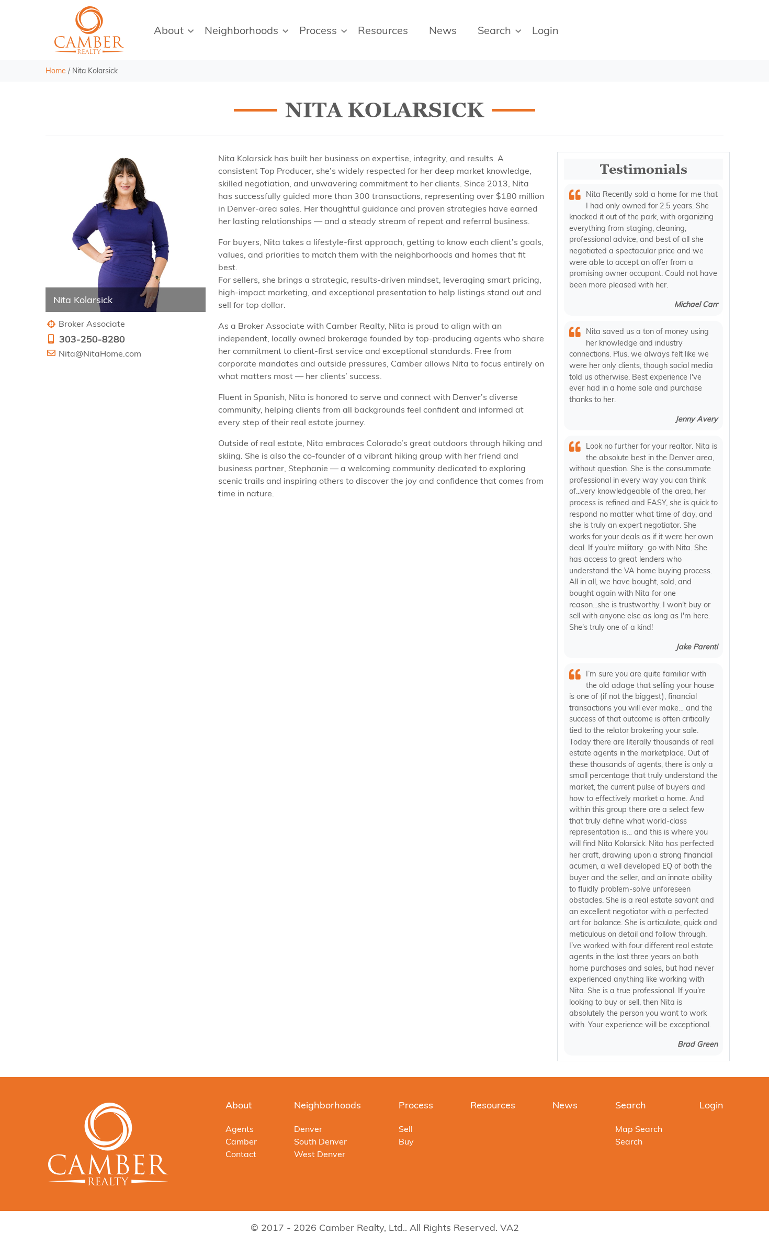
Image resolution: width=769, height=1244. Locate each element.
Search (494, 30)
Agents (239, 1129)
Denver (308, 1129)
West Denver (319, 1154)
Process (318, 30)
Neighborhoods (241, 30)
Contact (240, 1154)
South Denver (320, 1141)
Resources (383, 30)
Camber (241, 1141)
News (443, 30)
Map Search (638, 1129)
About (169, 30)
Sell (406, 1129)
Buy (406, 1141)
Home (56, 70)
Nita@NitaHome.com (100, 353)
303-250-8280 (92, 339)
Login (545, 30)
